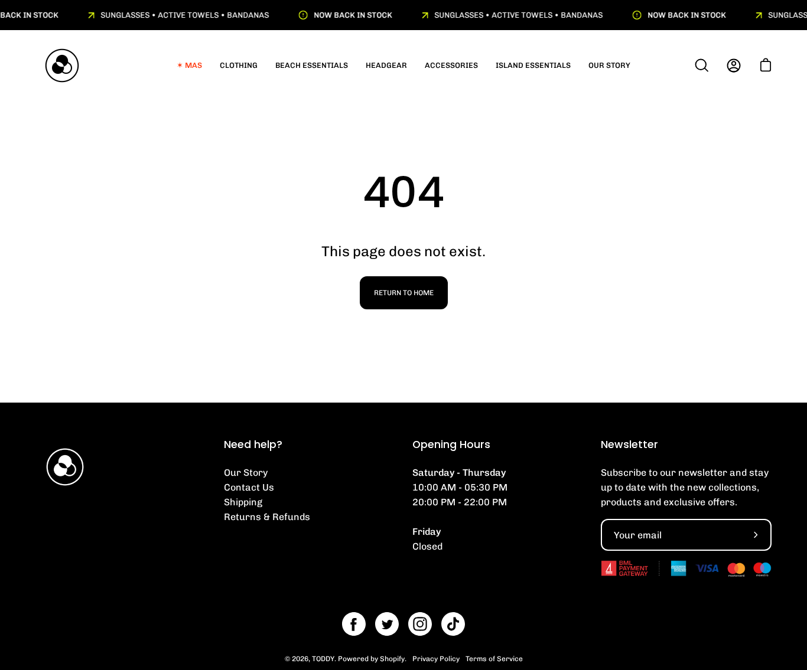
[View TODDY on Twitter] (387, 624)
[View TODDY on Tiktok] (453, 624)
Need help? (253, 444)
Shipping (243, 502)
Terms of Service (494, 659)
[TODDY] (62, 65)
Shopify (392, 659)
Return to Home (404, 293)
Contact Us (249, 487)
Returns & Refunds (267, 516)
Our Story (246, 472)
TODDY (323, 659)
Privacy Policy (436, 659)
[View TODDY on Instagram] (420, 624)
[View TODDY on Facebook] (354, 624)
